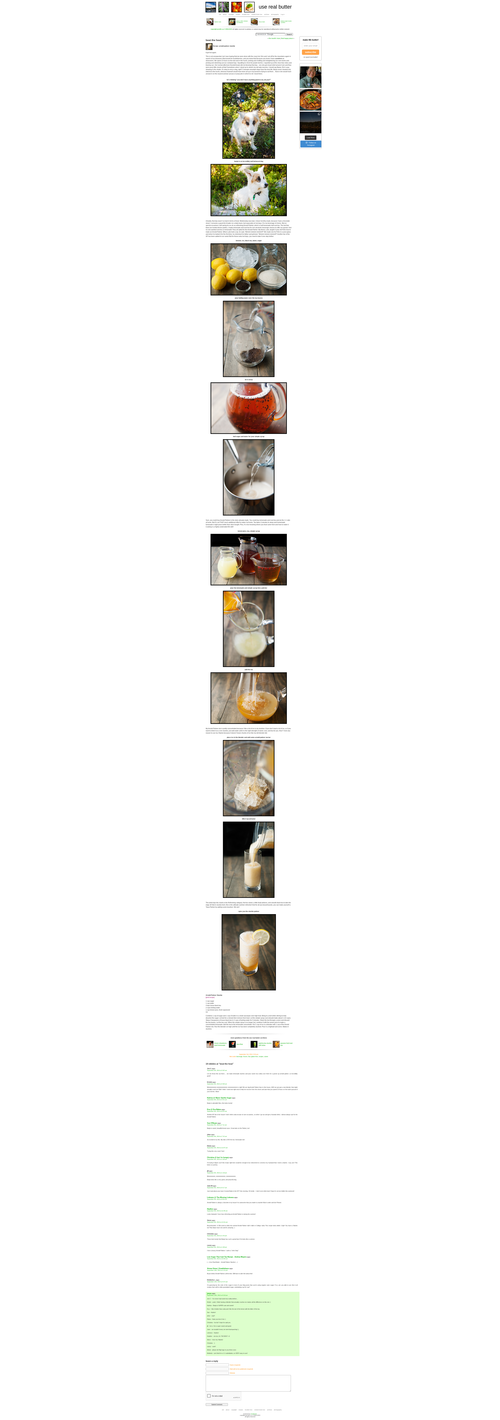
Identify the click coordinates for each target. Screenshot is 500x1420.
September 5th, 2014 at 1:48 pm (217, 1247)
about (224, 14)
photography (275, 14)
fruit (249, 1056)
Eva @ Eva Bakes (214, 1109)
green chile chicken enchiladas (242, 21)
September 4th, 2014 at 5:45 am (217, 1070)
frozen (245, 1056)
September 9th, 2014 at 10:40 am (217, 1258)
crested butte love (256, 14)
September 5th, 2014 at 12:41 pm (217, 1222)
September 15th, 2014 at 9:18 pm (217, 1295)
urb (220, 14)
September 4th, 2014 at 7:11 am (217, 1125)
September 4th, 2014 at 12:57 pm (217, 1147)
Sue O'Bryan (212, 1123)
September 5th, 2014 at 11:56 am (217, 1211)
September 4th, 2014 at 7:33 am (217, 1136)
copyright (231, 14)
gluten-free (254, 1056)
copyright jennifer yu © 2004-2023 (221, 29)
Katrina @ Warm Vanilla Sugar (219, 1098)
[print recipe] (210, 997)
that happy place (287, 38)
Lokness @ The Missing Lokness (220, 1197)
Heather (210, 1209)
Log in (283, 14)
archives (266, 14)
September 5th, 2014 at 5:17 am (217, 1187)
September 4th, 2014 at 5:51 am (217, 1099)
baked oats (217, 22)
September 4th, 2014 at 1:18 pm (217, 1173)
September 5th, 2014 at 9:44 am (217, 1199)
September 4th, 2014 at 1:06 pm (217, 1159)
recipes (238, 14)
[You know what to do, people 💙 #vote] (310, 77)
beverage (239, 1056)
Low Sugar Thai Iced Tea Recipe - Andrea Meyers (226, 1257)
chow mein (262, 22)
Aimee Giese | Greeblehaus (218, 1268)
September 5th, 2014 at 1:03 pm (217, 1235)
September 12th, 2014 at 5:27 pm (217, 1281)
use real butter (275, 7)
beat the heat (213, 40)
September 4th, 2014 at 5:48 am (217, 1084)
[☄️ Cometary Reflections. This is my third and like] (310, 122)
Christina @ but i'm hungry (218, 1157)
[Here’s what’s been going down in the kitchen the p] (310, 100)
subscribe (310, 52)
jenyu (209, 1293)
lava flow (240, 1044)
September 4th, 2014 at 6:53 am (217, 1111)
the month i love (274, 38)
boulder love (245, 14)
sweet (266, 1056)
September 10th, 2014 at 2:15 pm (217, 1270)
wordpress (254, 1414)
